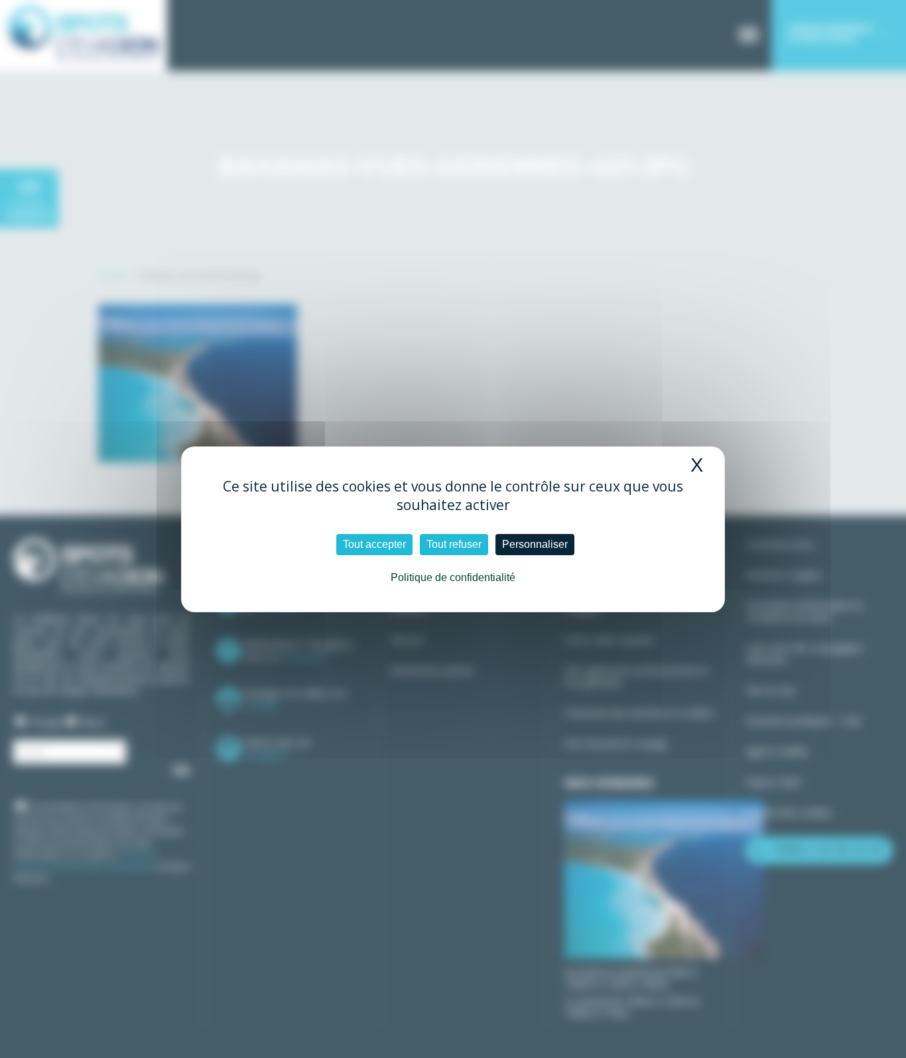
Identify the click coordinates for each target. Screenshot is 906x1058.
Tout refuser (454, 544)
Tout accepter (374, 544)
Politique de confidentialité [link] (453, 577)
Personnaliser (535, 544)
